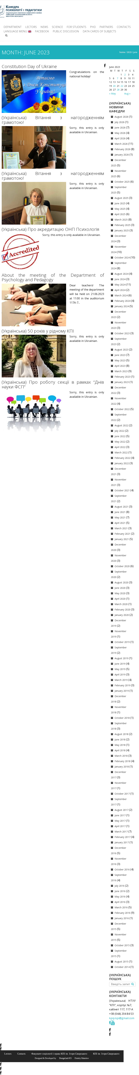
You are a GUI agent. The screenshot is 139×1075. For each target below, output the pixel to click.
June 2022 (120, 436)
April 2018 (120, 750)
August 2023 (121, 349)
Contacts (124, 27)
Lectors (31, 27)
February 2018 (122, 761)
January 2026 (122, 154)
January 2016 (122, 918)
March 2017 (121, 831)
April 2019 (120, 674)
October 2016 (122, 869)
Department (13, 27)
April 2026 (120, 138)
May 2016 (120, 896)
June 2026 (120, 127)
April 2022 (120, 447)
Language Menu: (16, 31)
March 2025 (121, 219)
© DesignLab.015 (64, 1058)
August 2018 (121, 734)
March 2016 (121, 907)
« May (112, 93)
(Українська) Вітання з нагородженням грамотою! (53, 119)
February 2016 (122, 912)
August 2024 (121, 273)
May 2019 (120, 669)
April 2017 (120, 826)
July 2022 (119, 430)
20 (114, 85)
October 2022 (122, 409)
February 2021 (122, 533)
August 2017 (121, 809)
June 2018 (120, 739)
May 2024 (120, 284)
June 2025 (120, 203)
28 (118, 89)
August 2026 (121, 116)
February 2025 (122, 225)
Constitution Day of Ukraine (29, 66)
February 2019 (122, 685)
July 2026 (119, 122)
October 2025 (122, 181)
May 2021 (120, 517)
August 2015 (121, 961)
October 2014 (122, 967)
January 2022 (122, 463)
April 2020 (120, 598)
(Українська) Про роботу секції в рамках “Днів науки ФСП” (53, 384)
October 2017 (122, 793)
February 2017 (122, 837)
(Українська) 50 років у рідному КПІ (38, 331)
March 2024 (121, 295)
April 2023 (120, 365)
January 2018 (122, 766)
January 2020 (122, 615)
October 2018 (122, 717)
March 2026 (121, 143)
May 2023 (120, 360)
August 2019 (121, 658)
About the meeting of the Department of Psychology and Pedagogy (53, 277)
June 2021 (120, 512)
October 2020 (122, 566)
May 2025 (120, 208)
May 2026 (120, 133)
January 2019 (122, 690)
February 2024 (122, 300)
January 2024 (122, 306)
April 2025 (120, 214)
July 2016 (119, 885)
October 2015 (122, 945)
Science (57, 27)
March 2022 (121, 452)
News (44, 27)
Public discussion (66, 31)
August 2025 (121, 198)
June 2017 (120, 815)
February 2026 (122, 149)
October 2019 (122, 642)
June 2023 (120, 355)
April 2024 (120, 290)
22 (122, 85)
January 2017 (122, 842)
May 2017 (120, 820)
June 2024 (120, 279)
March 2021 (121, 528)
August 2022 (121, 425)
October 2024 (122, 257)
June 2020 (120, 587)
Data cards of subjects (99, 31)
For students (76, 27)
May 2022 (120, 441)
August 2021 (121, 506)
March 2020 (121, 604)
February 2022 (122, 457)
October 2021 (122, 490)
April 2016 (120, 902)
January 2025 (122, 230)
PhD (93, 27)
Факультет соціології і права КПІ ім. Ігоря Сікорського (59, 1054)
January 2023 (122, 382)
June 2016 (120, 891)
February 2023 (122, 376)
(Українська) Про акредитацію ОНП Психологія (50, 229)
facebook (42, 31)
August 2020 (121, 582)
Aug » (127, 93)
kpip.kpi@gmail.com (121, 1018)
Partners (106, 27)
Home (122, 52)
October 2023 (122, 333)
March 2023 (121, 371)
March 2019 (121, 680)
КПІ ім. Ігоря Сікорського (106, 1054)
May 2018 (120, 745)
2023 (129, 52)
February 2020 (122, 609)
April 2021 (120, 522)
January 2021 (122, 539)
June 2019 (120, 663)
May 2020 (120, 593)
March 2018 (121, 755)
